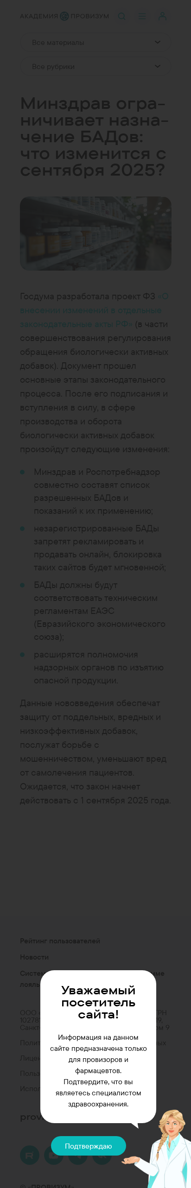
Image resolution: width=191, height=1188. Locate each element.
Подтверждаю (88, 1145)
